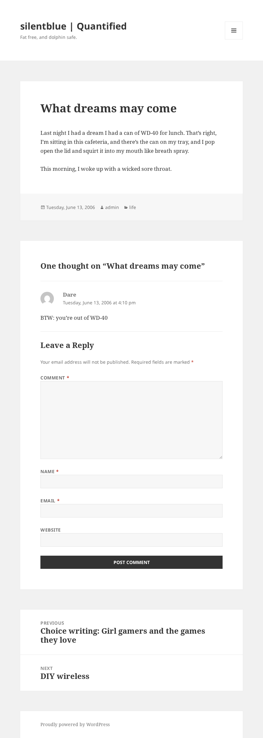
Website (50, 530)
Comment (54, 378)
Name (49, 471)
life (132, 207)
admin (112, 207)
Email (50, 501)
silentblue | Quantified (73, 26)
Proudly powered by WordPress (75, 724)
